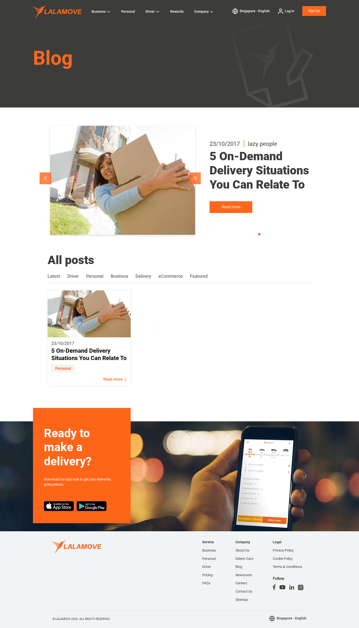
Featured (199, 276)
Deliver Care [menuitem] (244, 559)
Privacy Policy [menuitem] (283, 550)
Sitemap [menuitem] (241, 600)
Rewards (177, 11)
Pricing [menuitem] (207, 575)
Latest (54, 276)
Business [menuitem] (209, 550)
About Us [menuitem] (242, 550)
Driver (150, 11)
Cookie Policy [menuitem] (283, 559)
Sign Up (314, 11)
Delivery (143, 276)
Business (99, 11)
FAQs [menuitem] (206, 583)
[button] (45, 178)
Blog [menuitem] (238, 567)
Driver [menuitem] (206, 567)
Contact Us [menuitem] (243, 591)
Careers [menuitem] (241, 583)
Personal (128, 11)
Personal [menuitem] (209, 559)
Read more (231, 207)
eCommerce (170, 276)
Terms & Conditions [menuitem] (287, 567)
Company (201, 11)
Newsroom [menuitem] (243, 575)
